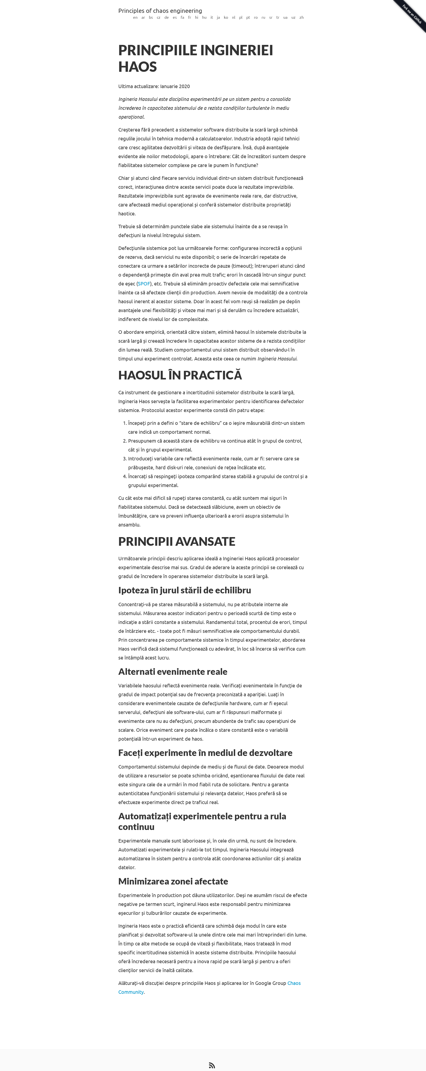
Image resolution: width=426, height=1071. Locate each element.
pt (248, 17)
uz (293, 17)
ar (143, 17)
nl (233, 17)
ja (218, 17)
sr (270, 17)
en (135, 17)
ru (263, 17)
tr (277, 17)
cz (158, 17)
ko (226, 17)
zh (302, 17)
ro (256, 17)
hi (196, 17)
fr (189, 17)
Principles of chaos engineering (160, 11)
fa (182, 17)
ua (285, 17)
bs (151, 17)
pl (240, 17)
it (212, 17)
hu (204, 17)
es (175, 17)
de (166, 17)
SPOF (144, 283)
